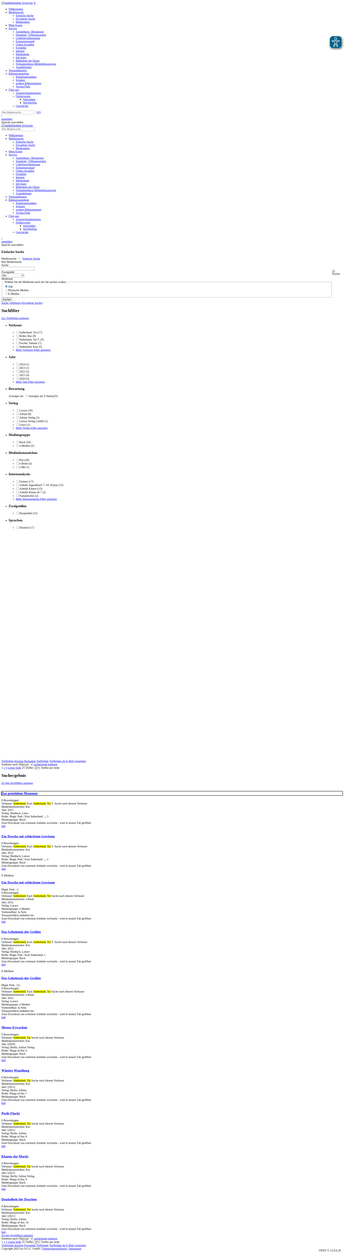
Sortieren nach (9, 764)
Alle (10, 286)
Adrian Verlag (27, 417)
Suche (4, 265)
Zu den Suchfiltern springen (17, 783)
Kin (21, 459)
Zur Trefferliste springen (15, 318)
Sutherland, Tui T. (29, 339)
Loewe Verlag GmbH (31, 421)
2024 (22, 364)
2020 (22, 378)
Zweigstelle (8, 272)
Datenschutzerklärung (54, 1248)
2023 (22, 367)
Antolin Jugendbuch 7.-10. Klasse (38, 485)
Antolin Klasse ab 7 (30, 492)
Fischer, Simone (28, 343)
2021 (22, 375)
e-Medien (24, 445)
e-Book (23, 463)
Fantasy (23, 481)
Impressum (75, 1248)
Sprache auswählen (12, 122)
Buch (22, 442)
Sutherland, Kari (28, 346)
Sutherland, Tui (28, 332)
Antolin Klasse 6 (28, 488)
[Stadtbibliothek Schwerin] (17, 2)
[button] (337, 272)
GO (38, 112)
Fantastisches (26, 495)
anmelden (6, 119)
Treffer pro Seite (50, 767)
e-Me (22, 467)
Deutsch (24, 527)
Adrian (23, 414)
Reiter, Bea (25, 335)
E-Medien (13, 293)
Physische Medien (18, 290)
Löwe (22, 424)
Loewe (23, 410)
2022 (22, 371)
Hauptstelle (25, 513)
